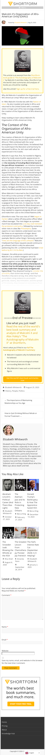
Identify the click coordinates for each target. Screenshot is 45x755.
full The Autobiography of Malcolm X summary (19, 348)
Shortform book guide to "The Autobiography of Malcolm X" (22, 77)
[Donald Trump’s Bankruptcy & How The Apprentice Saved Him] (33, 480)
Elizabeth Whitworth (21, 22)
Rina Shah (9, 559)
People (15, 391)
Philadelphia (26, 228)
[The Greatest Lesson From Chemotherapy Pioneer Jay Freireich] (21, 528)
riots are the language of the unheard (17, 240)
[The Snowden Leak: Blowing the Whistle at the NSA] (8, 528)
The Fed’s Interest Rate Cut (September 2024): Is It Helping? (33, 549)
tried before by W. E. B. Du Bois (22, 249)
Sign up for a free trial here (28, 89)
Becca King (21, 514)
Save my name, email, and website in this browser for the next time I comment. (22, 661)
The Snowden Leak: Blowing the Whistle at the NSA (7, 549)
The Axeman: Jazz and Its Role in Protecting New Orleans (20, 502)
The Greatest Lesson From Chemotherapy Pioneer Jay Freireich (20, 549)
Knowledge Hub (8, 733)
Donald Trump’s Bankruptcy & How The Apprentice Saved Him (32, 501)
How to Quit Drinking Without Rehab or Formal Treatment (21, 414)
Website (5, 651)
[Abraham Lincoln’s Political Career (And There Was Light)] (8, 480)
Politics (22, 391)
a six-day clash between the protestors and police (22, 225)
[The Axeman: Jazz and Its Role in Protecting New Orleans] (21, 480)
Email (5, 639)
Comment (6, 595)
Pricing (4, 726)
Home (4, 722)
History (8, 391)
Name (5, 627)
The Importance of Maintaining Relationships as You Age (18, 401)
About (4, 729)
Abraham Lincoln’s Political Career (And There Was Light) (7, 501)
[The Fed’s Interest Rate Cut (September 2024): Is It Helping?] (33, 528)
